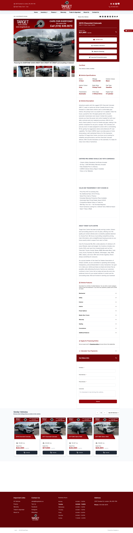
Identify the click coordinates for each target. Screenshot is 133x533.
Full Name (81, 367)
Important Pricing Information (99, 57)
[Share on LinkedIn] (113, 17)
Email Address (82, 374)
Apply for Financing (99, 51)
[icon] (116, 4)
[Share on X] (105, 17)
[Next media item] (73, 41)
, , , (25, 3)
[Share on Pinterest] (110, 17)
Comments (81, 388)
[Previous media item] (15, 41)
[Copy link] (117, 17)
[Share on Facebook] (103, 17)
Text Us (129, 30)
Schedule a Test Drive (99, 45)
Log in (15, 530)
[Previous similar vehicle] (97, 412)
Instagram (34, 509)
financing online (94, 344)
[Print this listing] (115, 17)
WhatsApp (34, 512)
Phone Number (83, 381)
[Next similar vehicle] (104, 412)
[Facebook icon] (111, 4)
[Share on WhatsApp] (108, 17)
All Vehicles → (113, 412)
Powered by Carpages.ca (113, 530)
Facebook (34, 507)
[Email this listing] (100, 17)
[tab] (62, 498)
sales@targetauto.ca (37, 501)
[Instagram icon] (114, 4)
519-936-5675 (103, 504)
